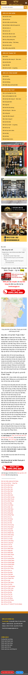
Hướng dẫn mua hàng (7, 639)
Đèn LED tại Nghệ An (6, 550)
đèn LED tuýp (12, 439)
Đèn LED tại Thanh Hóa (7, 578)
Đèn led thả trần (7, 62)
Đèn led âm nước (7, 16)
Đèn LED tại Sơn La (6, 570)
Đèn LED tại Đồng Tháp (7, 515)
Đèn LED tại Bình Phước (7, 499)
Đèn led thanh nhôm (8, 139)
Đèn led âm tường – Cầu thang (10, 42)
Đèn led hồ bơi (6, 19)
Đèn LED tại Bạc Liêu (7, 489)
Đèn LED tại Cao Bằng (7, 505)
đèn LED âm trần (16, 435)
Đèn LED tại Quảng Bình (7, 558)
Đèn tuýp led (6, 104)
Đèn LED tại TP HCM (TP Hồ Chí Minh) (11, 604)
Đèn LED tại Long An (6, 546)
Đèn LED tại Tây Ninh (7, 572)
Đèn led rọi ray (6, 127)
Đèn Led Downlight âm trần (9, 96)
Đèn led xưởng (6, 79)
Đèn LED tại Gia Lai (6, 517)
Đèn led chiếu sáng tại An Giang (9, 481)
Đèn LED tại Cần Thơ (6, 596)
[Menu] (4, 2)
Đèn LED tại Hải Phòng (7, 600)
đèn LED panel (9, 437)
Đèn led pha (6, 76)
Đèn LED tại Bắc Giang (7, 485)
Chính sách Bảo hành (6, 645)
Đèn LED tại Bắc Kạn (6, 487)
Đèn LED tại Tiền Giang (7, 582)
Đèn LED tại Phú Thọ (6, 556)
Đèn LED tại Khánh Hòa (7, 533)
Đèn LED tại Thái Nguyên (8, 576)
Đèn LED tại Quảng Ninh (7, 564)
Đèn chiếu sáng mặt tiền (9, 48)
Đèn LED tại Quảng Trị (7, 566)
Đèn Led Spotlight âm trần (9, 93)
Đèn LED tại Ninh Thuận (7, 554)
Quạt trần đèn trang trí (8, 116)
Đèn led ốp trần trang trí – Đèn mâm (12, 59)
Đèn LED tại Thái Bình (7, 574)
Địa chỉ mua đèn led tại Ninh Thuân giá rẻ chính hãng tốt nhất (14, 261)
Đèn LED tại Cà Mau (6, 503)
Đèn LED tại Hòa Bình (7, 529)
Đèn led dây (6, 133)
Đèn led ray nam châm (8, 130)
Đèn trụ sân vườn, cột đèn (9, 36)
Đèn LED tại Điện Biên (7, 511)
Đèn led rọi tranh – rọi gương (10, 68)
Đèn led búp (6, 136)
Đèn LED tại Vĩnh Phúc (7, 590)
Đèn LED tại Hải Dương (7, 525)
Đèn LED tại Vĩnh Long (7, 588)
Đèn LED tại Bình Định (7, 495)
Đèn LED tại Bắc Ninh (7, 491)
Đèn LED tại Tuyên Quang (8, 586)
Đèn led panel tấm (7, 102)
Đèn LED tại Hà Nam (6, 521)
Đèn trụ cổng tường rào (9, 39)
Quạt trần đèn (6, 65)
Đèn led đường (6, 82)
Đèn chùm (5, 56)
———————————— (9, 264)
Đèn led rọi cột (6, 31)
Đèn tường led (6, 113)
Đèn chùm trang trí (7, 119)
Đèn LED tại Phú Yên (6, 594)
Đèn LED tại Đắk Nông (7, 509)
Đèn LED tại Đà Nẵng (7, 598)
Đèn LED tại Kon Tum (7, 536)
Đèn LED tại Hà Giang (7, 519)
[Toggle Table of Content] (23, 250)
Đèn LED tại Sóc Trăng (7, 568)
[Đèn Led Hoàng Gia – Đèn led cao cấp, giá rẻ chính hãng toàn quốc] (16, 2)
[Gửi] (25, 7)
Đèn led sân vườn (7, 45)
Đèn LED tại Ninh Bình (7, 552)
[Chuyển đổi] (26, 17)
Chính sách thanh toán (7, 641)
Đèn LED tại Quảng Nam (7, 560)
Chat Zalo (19, 672)
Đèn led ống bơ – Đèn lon (9, 110)
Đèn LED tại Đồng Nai (7, 513)
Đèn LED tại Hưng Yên (7, 531)
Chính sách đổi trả (6, 647)
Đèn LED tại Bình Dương (7, 497)
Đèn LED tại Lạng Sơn (7, 542)
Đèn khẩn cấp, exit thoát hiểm (10, 85)
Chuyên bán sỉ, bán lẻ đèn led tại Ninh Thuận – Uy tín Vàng (13, 253)
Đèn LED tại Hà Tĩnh (6, 523)
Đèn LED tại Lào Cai (6, 544)
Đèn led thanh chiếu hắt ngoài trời (11, 25)
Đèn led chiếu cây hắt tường (10, 22)
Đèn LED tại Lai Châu (7, 538)
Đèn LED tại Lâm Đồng (7, 540)
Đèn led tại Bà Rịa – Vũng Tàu (9, 483)
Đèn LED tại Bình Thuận (7, 501)
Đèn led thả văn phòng (8, 107)
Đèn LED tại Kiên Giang (7, 534)
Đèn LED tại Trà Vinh (6, 584)
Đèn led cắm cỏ (7, 28)
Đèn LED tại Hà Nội (6, 602)
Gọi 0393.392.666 (7, 672)
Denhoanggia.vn (14, 286)
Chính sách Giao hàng (7, 643)
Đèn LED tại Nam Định (7, 548)
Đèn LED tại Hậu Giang (7, 527)
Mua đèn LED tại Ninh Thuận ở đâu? (12, 255)
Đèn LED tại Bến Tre (6, 493)
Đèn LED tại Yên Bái (6, 592)
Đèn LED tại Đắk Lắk (6, 507)
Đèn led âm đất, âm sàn (9, 33)
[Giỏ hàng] (26, 2)
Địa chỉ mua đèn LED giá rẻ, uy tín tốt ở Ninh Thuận (13, 258)
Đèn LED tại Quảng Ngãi (7, 562)
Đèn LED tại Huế (5, 580)
